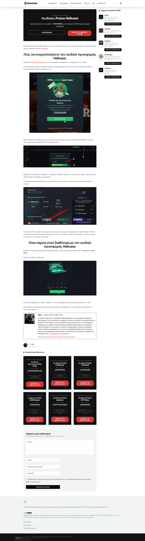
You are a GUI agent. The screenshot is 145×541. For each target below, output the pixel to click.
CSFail (106, 15)
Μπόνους (87, 3)
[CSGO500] (101, 32)
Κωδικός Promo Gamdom (60, 399)
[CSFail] (101, 18)
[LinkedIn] (66, 337)
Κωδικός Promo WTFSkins (85, 399)
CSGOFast (107, 68)
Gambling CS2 (53, 3)
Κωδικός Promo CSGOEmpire (34, 399)
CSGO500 (107, 29)
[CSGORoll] (101, 44)
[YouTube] (47, 337)
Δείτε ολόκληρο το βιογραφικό (59, 333)
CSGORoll (107, 41)
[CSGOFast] (101, 71)
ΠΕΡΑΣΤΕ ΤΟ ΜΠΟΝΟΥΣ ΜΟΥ (79, 33)
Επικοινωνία (27, 525)
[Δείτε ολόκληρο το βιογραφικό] (70, 334)
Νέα (93, 3)
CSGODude (26, 515)
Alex (33, 344)
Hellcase (45, 48)
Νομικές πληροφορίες (29, 528)
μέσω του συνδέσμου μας (50, 140)
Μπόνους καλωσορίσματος (60, 15)
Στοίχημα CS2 (102, 3)
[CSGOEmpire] (101, 58)
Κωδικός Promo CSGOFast (60, 364)
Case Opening (64, 3)
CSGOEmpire (108, 55)
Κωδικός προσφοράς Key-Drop (35, 364)
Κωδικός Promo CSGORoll (85, 364)
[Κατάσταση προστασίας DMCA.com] (27, 513)
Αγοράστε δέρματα (75, 3)
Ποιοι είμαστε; (27, 522)
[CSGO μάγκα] (30, 2)
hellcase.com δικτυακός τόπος (41, 62)
